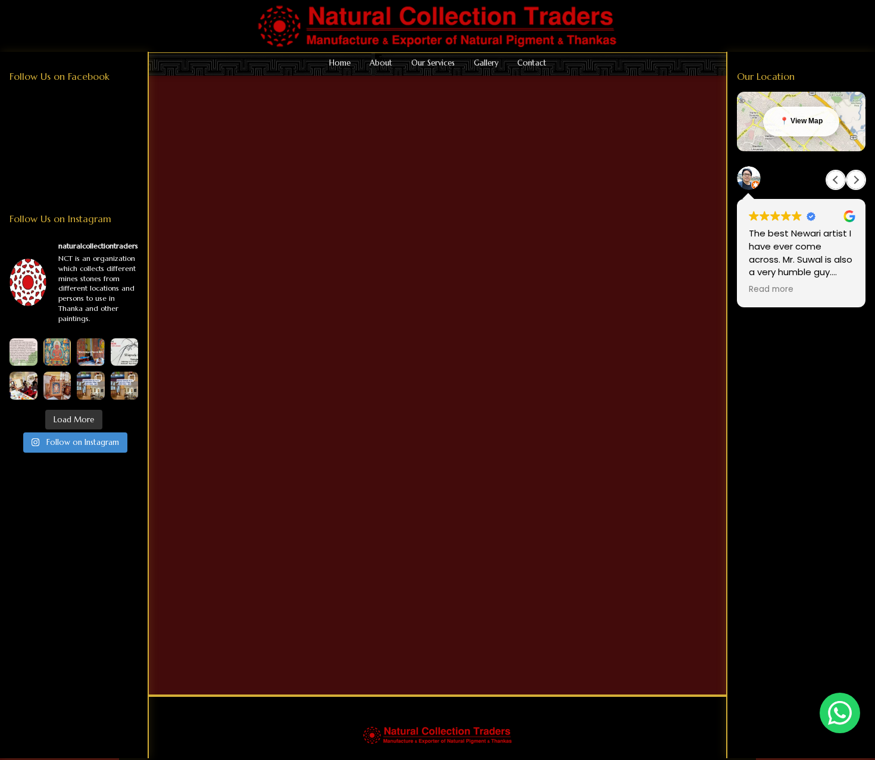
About (381, 63)
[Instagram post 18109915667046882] (24, 352)
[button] (856, 180)
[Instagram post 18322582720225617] (57, 352)
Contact (531, 63)
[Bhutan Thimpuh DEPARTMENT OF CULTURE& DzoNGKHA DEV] (24, 386)
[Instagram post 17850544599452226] (91, 352)
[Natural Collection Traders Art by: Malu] (57, 386)
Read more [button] (771, 289)
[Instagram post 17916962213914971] (91, 386)
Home (340, 63)
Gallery (486, 63)
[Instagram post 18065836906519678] (125, 386)
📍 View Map (801, 121)
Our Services (433, 63)
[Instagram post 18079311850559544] (125, 352)
